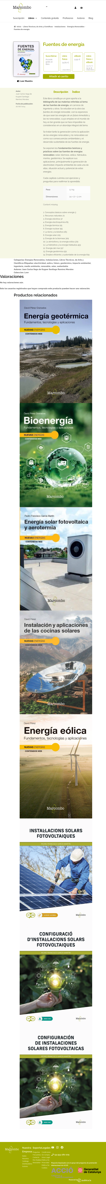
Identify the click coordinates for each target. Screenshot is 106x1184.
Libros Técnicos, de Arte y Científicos (38, 27)
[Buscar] (44, 7)
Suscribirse (51, 56)
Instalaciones (60, 27)
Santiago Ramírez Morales (61, 269)
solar (53, 266)
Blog (91, 18)
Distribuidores (27, 1164)
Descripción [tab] (61, 91)
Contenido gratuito (50, 18)
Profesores (68, 18)
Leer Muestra (26, 81)
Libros (31, 18)
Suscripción (18, 18)
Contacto (36, 1157)
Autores (81, 18)
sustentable (62, 266)
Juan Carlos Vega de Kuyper (35, 269)
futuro (56, 263)
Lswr (26, 272)
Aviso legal (46, 1157)
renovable (45, 266)
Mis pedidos (37, 1160)
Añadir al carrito (58, 76)
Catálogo (25, 1161)
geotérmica (65, 263)
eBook (77, 56)
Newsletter (37, 1163)
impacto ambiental (82, 263)
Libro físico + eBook (89, 59)
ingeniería (18, 266)
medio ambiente (32, 266)
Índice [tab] (76, 91)
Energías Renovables (75, 27)
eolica (50, 263)
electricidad (40, 263)
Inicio (19, 27)
